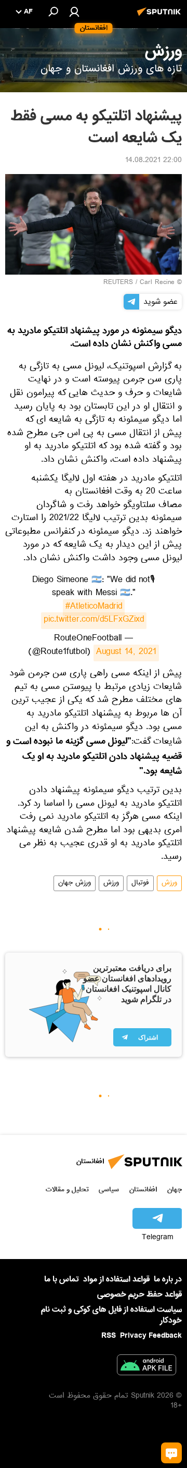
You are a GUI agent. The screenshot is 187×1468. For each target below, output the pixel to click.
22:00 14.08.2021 (153, 161)
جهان (174, 1189)
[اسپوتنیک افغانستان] (160, 17)
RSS (108, 1335)
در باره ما (168, 1279)
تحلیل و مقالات (67, 1189)
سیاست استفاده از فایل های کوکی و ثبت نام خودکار (111, 1315)
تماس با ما (61, 1280)
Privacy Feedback (151, 1336)
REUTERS (118, 283)
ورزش (169, 883)
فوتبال (140, 883)
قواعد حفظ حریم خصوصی (139, 1294)
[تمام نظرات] (171, 1452)
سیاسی (109, 1189)
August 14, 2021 (126, 653)
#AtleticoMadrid (93, 607)
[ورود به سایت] (74, 11)
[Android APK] (146, 1366)
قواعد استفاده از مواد (116, 1279)
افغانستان (143, 1189)
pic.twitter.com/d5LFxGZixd (94, 620)
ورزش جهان (74, 883)
